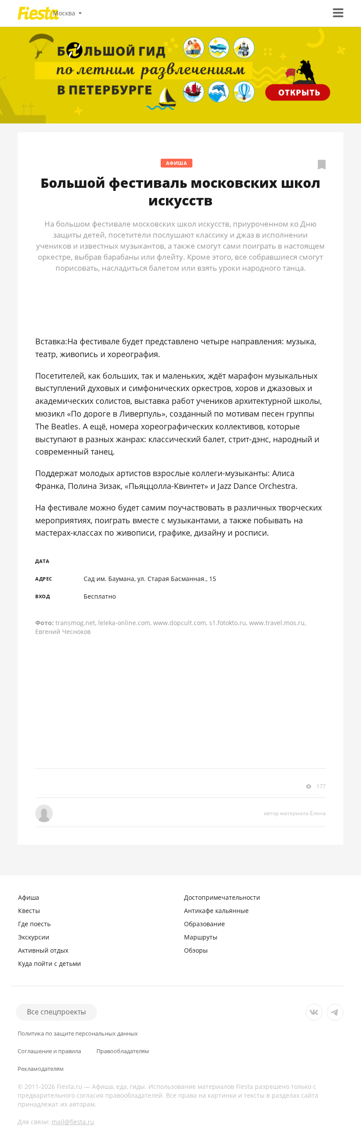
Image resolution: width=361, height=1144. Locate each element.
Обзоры (196, 950)
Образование (204, 924)
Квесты (29, 910)
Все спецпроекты (56, 1012)
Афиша (177, 163)
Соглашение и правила (49, 1051)
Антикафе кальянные (216, 910)
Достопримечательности (222, 897)
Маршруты (200, 937)
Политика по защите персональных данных (78, 1033)
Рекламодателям (41, 1069)
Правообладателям (122, 1051)
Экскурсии (33, 937)
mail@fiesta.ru (73, 1122)
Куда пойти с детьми (49, 963)
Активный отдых (43, 950)
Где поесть (34, 924)
